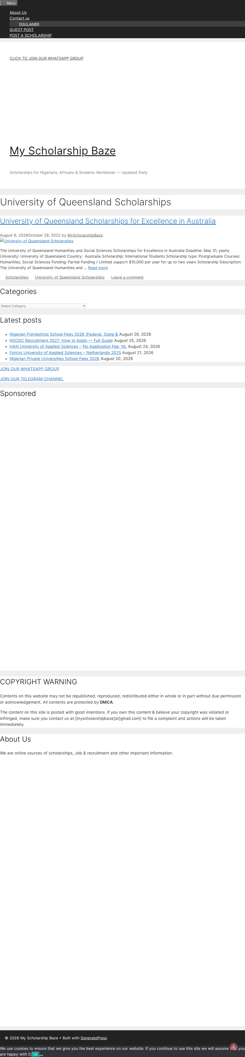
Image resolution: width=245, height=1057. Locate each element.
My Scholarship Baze (63, 150)
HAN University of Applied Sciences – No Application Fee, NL (68, 346)
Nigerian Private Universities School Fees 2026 (55, 358)
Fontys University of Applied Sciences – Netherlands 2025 (65, 352)
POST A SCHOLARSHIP (31, 35)
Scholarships (17, 277)
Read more (98, 267)
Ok (35, 1054)
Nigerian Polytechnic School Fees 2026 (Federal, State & (64, 334)
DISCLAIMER (29, 24)
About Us (18, 12)
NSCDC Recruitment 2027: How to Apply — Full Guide (61, 340)
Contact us (19, 18)
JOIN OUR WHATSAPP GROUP (29, 368)
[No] (41, 1055)
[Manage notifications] (234, 1046)
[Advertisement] (122, 98)
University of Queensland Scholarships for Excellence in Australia (108, 221)
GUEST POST (22, 29)
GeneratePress (94, 1038)
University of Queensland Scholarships (70, 277)
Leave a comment (127, 277)
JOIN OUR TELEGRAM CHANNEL (32, 379)
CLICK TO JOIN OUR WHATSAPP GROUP (47, 58)
